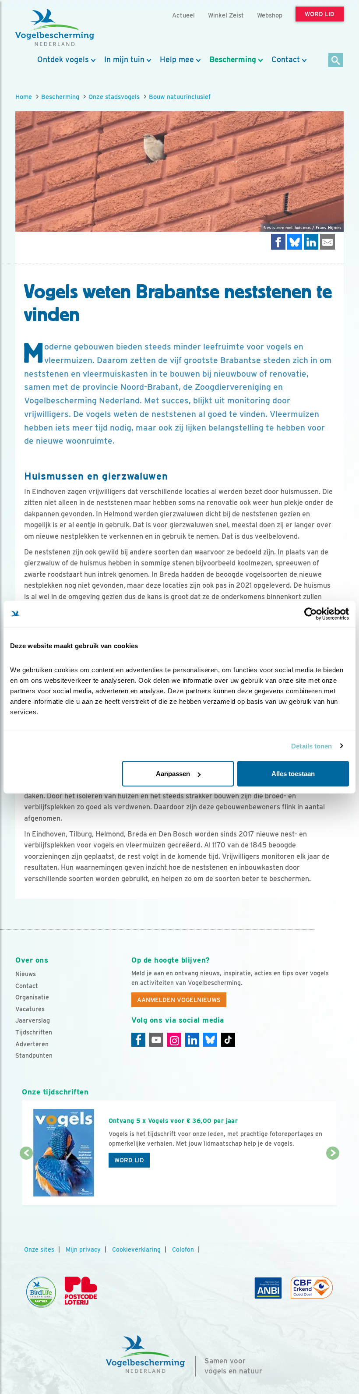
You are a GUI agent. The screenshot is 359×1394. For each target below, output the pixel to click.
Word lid (129, 1160)
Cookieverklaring (136, 1249)
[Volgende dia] (332, 1180)
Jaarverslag (32, 1020)
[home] (54, 27)
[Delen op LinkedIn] (311, 241)
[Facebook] (138, 1040)
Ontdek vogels (63, 59)
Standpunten (34, 1055)
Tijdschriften (33, 1032)
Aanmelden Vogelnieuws (179, 999)
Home (23, 96)
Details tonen (311, 745)
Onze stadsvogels (114, 96)
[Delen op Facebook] (278, 241)
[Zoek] (336, 60)
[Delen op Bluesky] (294, 241)
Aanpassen (173, 773)
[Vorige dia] (26, 1180)
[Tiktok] (228, 1040)
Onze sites (39, 1249)
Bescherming (232, 59)
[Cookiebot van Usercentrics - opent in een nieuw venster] (310, 613)
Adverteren (32, 1044)
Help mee (177, 59)
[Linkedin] (192, 1040)
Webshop (269, 15)
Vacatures (30, 1009)
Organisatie (32, 997)
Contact (285, 59)
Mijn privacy (83, 1249)
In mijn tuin (124, 59)
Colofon (183, 1249)
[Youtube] (156, 1040)
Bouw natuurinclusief (180, 96)
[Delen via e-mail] (327, 241)
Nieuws (25, 974)
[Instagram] (174, 1040)
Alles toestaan (293, 773)
